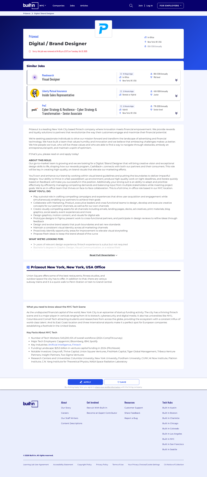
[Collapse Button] (176, 80)
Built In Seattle (169, 449)
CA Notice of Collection (174, 464)
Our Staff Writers (69, 418)
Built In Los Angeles (172, 434)
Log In (149, 5)
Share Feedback (132, 413)
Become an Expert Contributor (102, 413)
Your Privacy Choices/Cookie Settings (144, 464)
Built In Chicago (170, 423)
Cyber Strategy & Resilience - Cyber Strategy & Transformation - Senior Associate (69, 111)
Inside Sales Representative (58, 95)
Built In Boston (169, 413)
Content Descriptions (71, 423)
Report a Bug (131, 418)
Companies (58, 5)
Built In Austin (169, 407)
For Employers (170, 5)
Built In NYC (168, 439)
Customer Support (133, 407)
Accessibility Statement (63, 464)
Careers (65, 413)
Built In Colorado (170, 428)
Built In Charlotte (170, 418)
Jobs (72, 5)
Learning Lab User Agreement (36, 464)
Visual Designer (51, 79)
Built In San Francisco (173, 444)
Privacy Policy (102, 464)
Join (141, 5)
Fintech (76, 344)
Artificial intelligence (59, 344)
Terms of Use (118, 464)
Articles (84, 5)
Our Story (66, 407)
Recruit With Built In (97, 407)
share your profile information (108, 387)
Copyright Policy (84, 464)
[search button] (131, 5)
